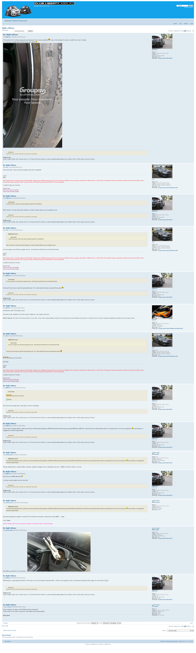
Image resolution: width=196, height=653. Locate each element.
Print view (188, 20)
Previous (5, 623)
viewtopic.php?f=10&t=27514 (165, 462)
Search (175, 23)
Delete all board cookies (172, 641)
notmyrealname (9, 502)
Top (192, 162)
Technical (14, 20)
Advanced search (188, 7)
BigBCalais (8, 36)
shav (7, 167)
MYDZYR (8, 307)
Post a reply (5, 30)
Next (191, 623)
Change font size (191, 20)
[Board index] (18, 10)
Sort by (101, 623)
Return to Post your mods (9, 630)
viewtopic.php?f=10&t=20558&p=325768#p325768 (170, 328)
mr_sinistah (9, 606)
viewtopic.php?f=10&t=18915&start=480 (168, 187)
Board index (8, 20)
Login (191, 23)
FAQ (180, 23)
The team (162, 641)
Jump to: (164, 630)
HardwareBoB (9, 454)
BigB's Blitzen (8, 28)
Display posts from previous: (84, 623)
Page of (177, 30)
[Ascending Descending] (115, 623)
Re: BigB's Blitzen (10, 35)
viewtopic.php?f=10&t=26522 (165, 58)
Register (186, 23)
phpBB (92, 644)
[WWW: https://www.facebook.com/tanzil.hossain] (153, 618)
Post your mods (22, 20)
